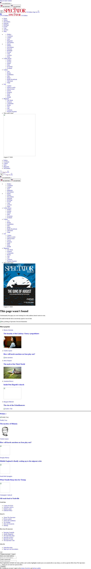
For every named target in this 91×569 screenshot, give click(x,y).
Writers (6, 20)
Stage (8, 82)
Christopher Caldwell (6, 495)
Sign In (35, 12)
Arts (8, 71)
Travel (9, 90)
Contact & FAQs (8, 505)
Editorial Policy (8, 510)
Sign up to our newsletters (11, 549)
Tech (8, 39)
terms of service (25, 568)
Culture (9, 37)
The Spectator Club (9, 540)
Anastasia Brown (8, 381)
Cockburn (10, 36)
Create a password (5, 559)
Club (5, 28)
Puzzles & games (12, 111)
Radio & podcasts (12, 79)
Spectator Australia (9, 532)
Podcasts (6, 23)
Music (9, 78)
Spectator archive (8, 537)
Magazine (10, 41)
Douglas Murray (4, 457)
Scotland (9, 68)
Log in (13, 554)
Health (9, 97)
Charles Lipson (8, 350)
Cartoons (9, 110)
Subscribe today (8, 547)
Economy (10, 66)
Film (8, 76)
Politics (9, 34)
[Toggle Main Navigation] (2, 11)
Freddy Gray (3, 420)
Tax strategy (7, 522)
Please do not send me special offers (12, 564)
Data (8, 65)
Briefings (6, 25)
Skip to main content (6, 1)
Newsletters (7, 21)
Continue (3, 566)
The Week (10, 100)
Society (9, 61)
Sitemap (6, 525)
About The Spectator (9, 517)
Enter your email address (7, 556)
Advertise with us (8, 507)
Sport (8, 94)
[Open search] (1, 172)
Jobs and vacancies (9, 524)
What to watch (11, 87)
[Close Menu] (1, 174)
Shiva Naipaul (8, 360)
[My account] (38, 12)
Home (5, 18)
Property (9, 92)
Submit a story (8, 509)
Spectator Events (8, 539)
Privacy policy (8, 519)
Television (10, 81)
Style (8, 95)
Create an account (5, 554)
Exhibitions (10, 74)
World (9, 63)
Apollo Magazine (8, 534)
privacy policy (37, 568)
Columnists (10, 103)
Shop (5, 31)
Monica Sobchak (8, 330)
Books (9, 73)
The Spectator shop (9, 535)
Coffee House (7, 58)
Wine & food (10, 89)
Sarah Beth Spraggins (6, 476)
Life (5, 84)
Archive (6, 30)
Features (9, 102)
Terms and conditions (10, 520)
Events (5, 26)
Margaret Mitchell (9, 402)
